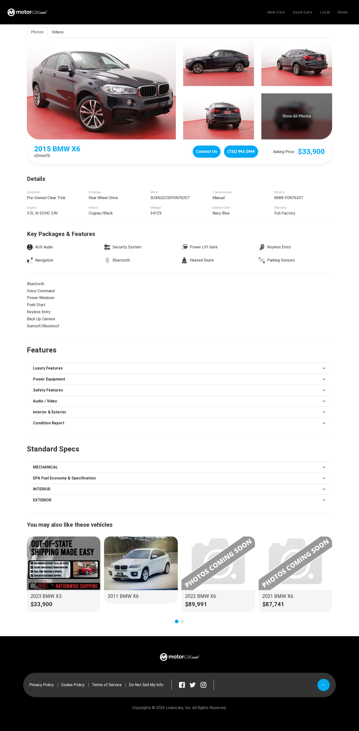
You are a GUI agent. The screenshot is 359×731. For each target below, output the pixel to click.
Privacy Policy (41, 684)
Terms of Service (107, 684)
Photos (37, 32)
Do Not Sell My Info (146, 684)
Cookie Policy (72, 684)
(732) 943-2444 (241, 151)
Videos (57, 32)
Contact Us (206, 151)
